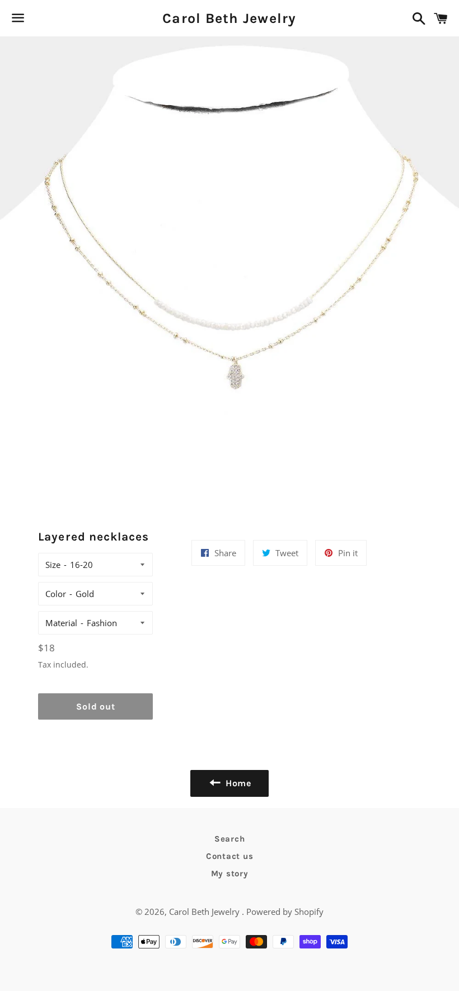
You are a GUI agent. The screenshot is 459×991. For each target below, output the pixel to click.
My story (230, 873)
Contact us (230, 856)
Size (52, 564)
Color (55, 593)
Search (229, 839)
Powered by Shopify (285, 911)
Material (61, 622)
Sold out (95, 706)
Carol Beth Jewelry (229, 18)
